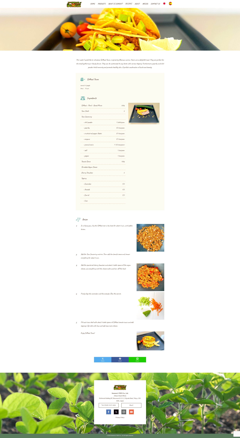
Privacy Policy (120, 417)
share (102, 361)
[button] (101, 3)
